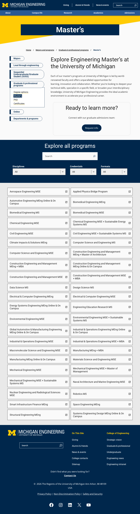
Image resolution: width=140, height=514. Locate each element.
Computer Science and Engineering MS (94, 242)
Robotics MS (80, 393)
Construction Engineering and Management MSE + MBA (99, 277)
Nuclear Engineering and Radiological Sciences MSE (35, 394)
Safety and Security (93, 493)
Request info (91, 127)
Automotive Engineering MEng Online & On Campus (33, 202)
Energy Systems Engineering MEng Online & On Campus (35, 307)
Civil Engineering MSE (21, 233)
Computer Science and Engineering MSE (31, 253)
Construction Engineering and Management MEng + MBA (33, 265)
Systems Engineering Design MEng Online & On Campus (98, 415)
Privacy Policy (44, 493)
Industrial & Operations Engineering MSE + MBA (98, 341)
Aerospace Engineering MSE (25, 191)
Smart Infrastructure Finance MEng (29, 404)
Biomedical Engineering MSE (88, 212)
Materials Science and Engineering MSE (94, 359)
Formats (105, 166)
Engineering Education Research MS (92, 307)
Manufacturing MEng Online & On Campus (32, 359)
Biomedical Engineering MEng (89, 202)
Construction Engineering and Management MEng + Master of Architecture (96, 253)
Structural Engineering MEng (25, 414)
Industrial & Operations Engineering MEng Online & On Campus (99, 331)
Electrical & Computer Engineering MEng (31, 296)
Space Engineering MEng (86, 404)
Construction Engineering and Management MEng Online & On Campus (96, 265)
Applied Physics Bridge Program (90, 191)
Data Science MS (19, 287)
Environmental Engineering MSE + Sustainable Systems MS (98, 319)
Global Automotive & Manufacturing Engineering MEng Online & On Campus (36, 331)
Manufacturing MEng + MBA (88, 350)
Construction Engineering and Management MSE (36, 277)
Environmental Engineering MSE (27, 319)
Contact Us (70, 475)
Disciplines (18, 166)
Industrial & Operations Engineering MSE (31, 341)
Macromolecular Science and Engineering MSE (35, 350)
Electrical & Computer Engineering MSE (94, 296)
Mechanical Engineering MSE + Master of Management (95, 370)
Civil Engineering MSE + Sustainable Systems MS (99, 233)
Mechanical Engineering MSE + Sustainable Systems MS (33, 382)
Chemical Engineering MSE (24, 223)
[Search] (135, 5)
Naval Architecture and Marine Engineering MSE (99, 381)
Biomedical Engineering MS (24, 212)
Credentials (76, 166)
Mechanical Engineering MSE (25, 370)
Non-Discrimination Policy (67, 493)
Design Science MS (83, 287)
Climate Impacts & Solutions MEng (28, 242)
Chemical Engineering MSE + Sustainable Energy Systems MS (99, 223)
